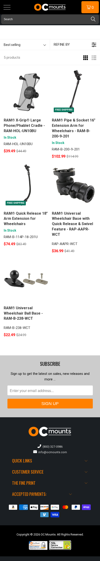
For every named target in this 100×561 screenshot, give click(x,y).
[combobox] (50, 19)
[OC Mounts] (50, 7)
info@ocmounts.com (52, 452)
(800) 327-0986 (52, 446)
